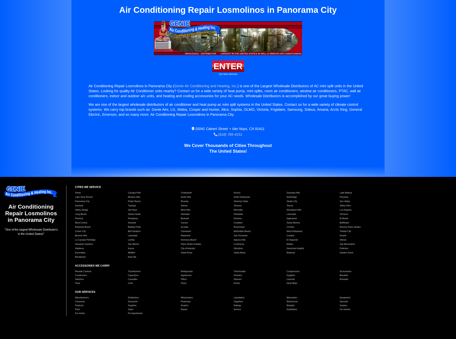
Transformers (134, 271)
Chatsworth (186, 193)
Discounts (133, 301)
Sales (130, 309)
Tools (77, 283)
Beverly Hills (81, 235)
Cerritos (290, 227)
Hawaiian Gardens (84, 244)
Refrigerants (187, 271)
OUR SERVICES (85, 291)
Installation (292, 309)
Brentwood (80, 257)
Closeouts (80, 301)
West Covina (81, 222)
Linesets (291, 279)
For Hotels (80, 313)
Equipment (345, 297)
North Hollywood (242, 197)
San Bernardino (347, 244)
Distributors (133, 297)
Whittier (131, 252)
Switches (79, 279)
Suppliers (238, 301)
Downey (238, 218)
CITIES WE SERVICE (88, 186)
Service (237, 309)
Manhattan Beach (242, 231)
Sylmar (184, 205)
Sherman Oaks (241, 201)
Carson (184, 222)
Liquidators (239, 297)
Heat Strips (292, 283)
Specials (344, 301)
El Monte (344, 218)
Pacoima (344, 197)
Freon (183, 283)
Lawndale (133, 235)
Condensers (81, 275)
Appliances (186, 275)
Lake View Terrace (84, 197)
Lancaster (291, 214)
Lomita (131, 240)
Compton (238, 222)
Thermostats (240, 271)
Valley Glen (345, 205)
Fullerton (344, 248)
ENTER (228, 66)
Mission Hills (134, 197)
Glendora (238, 248)
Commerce (239, 244)
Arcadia (184, 227)
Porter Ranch (134, 201)
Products (79, 305)
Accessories (345, 271)
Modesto (291, 252)
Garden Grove (346, 252)
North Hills (186, 197)
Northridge (292, 197)
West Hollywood (294, 231)
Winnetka (238, 210)
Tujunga (132, 205)
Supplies (291, 275)
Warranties (292, 297)
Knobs (237, 283)
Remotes (344, 279)
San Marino (133, 244)
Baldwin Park (134, 227)
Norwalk (132, 222)
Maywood (185, 235)
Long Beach (81, 214)
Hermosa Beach (188, 240)
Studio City (292, 201)
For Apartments (135, 313)
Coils (130, 283)
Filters (184, 279)
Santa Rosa (186, 252)
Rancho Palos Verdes (350, 227)
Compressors (293, 271)
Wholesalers (187, 297)
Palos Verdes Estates (191, 244)
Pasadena (133, 218)
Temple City (345, 231)
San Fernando (241, 235)
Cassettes (133, 279)
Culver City (80, 231)
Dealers (184, 305)
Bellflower (344, 222)
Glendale (185, 214)
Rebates (291, 305)
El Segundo (292, 240)
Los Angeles (346, 210)
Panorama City (82, 201)
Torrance (344, 214)
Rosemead (239, 227)
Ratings (237, 305)
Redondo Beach (83, 227)
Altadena (79, 248)
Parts (77, 309)
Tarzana (238, 205)
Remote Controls (83, 271)
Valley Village (81, 210)
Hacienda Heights (295, 248)
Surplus (343, 305)
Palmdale (238, 214)
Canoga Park (134, 193)
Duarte (343, 235)
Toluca (290, 205)
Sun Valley (345, 201)
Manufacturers (82, 297)
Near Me (132, 257)
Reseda (184, 201)
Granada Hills (293, 193)
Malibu (290, 244)
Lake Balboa (346, 193)
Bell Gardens (134, 231)
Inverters (238, 275)
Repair (184, 309)
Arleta (78, 193)
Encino (237, 193)
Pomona (79, 218)
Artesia (343, 240)
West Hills (185, 210)
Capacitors (133, 275)
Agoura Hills (240, 240)
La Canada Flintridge (85, 240)
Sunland (79, 205)
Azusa (131, 248)
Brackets (344, 275)
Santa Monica (293, 222)
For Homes (345, 309)
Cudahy (290, 235)
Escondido (80, 252)
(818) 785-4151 (229, 134)
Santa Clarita (134, 214)
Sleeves (238, 279)
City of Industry (188, 248)
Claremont (186, 231)
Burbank (185, 218)
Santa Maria (239, 252)
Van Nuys (132, 210)
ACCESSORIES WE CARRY (92, 265)
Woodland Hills (294, 210)
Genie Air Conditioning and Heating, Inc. (205, 86)
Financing (185, 301)
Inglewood (292, 218)
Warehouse (292, 301)
